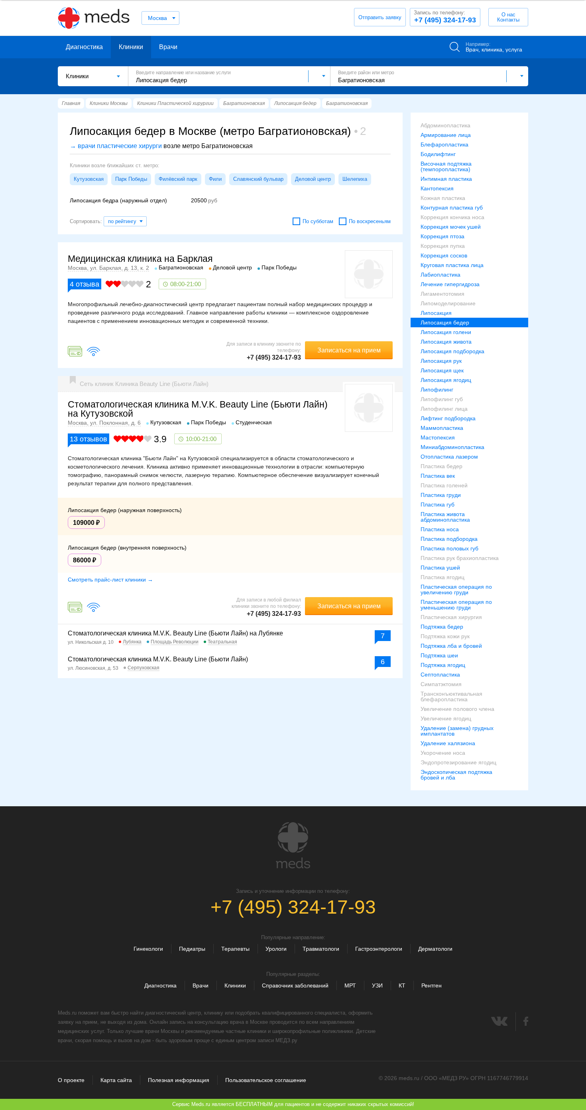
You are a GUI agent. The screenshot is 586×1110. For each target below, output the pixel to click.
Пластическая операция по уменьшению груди (456, 605)
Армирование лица (446, 135)
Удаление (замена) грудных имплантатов (457, 731)
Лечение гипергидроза (450, 284)
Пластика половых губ (449, 548)
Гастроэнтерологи (378, 949)
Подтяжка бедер (442, 626)
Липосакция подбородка (452, 351)
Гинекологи (148, 949)
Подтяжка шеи (439, 655)
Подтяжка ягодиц (443, 665)
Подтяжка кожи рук (445, 636)
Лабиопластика (440, 274)
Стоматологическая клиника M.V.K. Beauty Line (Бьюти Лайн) (158, 659)
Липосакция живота (446, 341)
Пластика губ (437, 504)
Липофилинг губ (442, 399)
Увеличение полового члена (457, 709)
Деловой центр (313, 179)
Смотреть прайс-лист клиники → (110, 579)
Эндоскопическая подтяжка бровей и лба (456, 775)
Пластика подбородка (449, 539)
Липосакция (436, 313)
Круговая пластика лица (452, 265)
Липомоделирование (448, 303)
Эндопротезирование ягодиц (458, 762)
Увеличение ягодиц (446, 718)
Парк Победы (131, 179)
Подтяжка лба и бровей (451, 646)
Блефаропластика (444, 144)
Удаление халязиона (448, 743)
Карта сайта (116, 1080)
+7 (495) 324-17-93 (445, 17)
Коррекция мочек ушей (451, 227)
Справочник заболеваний (295, 985)
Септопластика (440, 674)
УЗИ (377, 985)
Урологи (276, 949)
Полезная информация (178, 1080)
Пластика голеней (444, 485)
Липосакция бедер (445, 322)
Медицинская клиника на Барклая (140, 258)
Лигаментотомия (442, 294)
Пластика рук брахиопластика (460, 558)
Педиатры (192, 949)
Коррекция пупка (443, 246)
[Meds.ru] (293, 845)
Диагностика (84, 47)
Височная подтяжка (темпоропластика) (446, 166)
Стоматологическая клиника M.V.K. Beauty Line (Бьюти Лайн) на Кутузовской (198, 409)
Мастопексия (438, 437)
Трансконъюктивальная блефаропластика (451, 696)
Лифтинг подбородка (448, 418)
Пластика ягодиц (442, 577)
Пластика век (438, 476)
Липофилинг (437, 389)
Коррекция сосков (444, 255)
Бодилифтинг (438, 154)
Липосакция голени (446, 332)
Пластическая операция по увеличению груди (456, 590)
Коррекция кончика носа (452, 217)
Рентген (431, 985)
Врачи (168, 47)
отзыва (84, 284)
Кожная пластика (443, 198)
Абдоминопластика (445, 125)
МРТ (350, 985)
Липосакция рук (441, 361)
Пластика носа (440, 529)
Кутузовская (89, 179)
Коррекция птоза (442, 236)
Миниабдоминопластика (452, 447)
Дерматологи (435, 949)
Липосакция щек (442, 370)
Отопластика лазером (449, 456)
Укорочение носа (443, 753)
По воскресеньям (370, 221)
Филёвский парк (178, 179)
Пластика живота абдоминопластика (445, 517)
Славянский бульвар (258, 179)
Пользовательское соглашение (265, 1080)
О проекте (71, 1080)
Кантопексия (437, 188)
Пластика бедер (441, 466)
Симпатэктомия (441, 684)
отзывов (88, 439)
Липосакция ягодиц (446, 380)
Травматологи (321, 949)
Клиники (131, 47)
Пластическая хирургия (451, 617)
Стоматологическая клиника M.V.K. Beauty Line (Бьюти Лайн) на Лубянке (175, 633)
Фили (215, 179)
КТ (402, 985)
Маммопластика (442, 428)
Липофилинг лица (444, 409)
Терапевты (235, 949)
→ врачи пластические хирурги (116, 145)
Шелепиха (354, 179)
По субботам (318, 221)
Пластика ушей (440, 567)
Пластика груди (441, 495)
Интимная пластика (446, 179)
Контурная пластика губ (452, 207)
